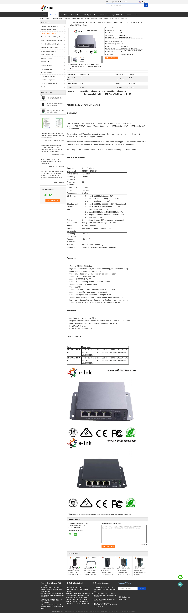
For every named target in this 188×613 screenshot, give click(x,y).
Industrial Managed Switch (48, 29)
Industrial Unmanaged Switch (49, 26)
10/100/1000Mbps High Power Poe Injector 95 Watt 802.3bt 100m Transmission (51, 600)
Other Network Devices (47, 87)
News (129, 15)
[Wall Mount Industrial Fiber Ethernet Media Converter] (43, 98)
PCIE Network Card (46, 72)
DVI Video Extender (46, 65)
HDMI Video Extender (47, 62)
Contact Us (103, 15)
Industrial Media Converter (61, 18)
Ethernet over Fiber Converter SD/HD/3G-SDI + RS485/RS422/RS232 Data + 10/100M (105, 604)
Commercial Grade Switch (48, 51)
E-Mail (121, 597)
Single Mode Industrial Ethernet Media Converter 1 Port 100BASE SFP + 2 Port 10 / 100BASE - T (123, 572)
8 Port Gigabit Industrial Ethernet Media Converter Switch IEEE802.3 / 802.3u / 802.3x (107, 572)
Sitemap (127, 597)
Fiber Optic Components (48, 80)
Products (53, 15)
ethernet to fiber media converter (100, 514)
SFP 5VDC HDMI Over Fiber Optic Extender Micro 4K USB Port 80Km (77, 598)
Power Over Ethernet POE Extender (51, 40)
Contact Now (112, 58)
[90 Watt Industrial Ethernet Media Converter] (43, 104)
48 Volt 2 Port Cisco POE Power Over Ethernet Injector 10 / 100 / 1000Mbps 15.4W (52, 606)
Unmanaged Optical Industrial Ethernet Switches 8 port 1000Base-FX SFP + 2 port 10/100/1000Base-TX (75, 573)
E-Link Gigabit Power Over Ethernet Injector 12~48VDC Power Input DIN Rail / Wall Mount (52, 589)
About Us (64, 15)
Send (142, 588)
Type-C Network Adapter (48, 76)
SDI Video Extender (46, 58)
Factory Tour (75, 15)
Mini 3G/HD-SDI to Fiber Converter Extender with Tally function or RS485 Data (104, 589)
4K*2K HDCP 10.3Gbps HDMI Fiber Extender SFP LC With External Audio (78, 602)
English (144, 2)
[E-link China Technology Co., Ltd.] (47, 8)
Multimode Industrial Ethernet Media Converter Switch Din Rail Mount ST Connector (139, 572)
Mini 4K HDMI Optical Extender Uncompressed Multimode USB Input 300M (78, 589)
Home (44, 15)
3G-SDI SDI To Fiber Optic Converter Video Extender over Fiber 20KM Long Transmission (104, 595)
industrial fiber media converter (81, 514)
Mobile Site (122, 600)
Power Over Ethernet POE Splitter (51, 44)
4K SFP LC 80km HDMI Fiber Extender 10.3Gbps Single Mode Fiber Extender (78, 594)
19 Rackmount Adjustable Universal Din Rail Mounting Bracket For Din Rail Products (90, 572)
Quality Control (89, 15)
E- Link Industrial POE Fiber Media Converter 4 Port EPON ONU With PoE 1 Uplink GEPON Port (86, 66)
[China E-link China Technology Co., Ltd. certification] (46, 123)
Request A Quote (117, 15)
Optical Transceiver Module (49, 83)
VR (136, 15)
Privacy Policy (55, 611)
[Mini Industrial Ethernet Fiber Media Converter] (43, 111)
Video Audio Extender (47, 69)
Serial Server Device (47, 55)
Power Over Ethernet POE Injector (51, 37)
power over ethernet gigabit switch (121, 514)
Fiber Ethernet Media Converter (50, 47)
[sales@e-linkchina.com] (180, 584)
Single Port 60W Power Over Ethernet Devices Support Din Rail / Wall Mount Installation (52, 595)
